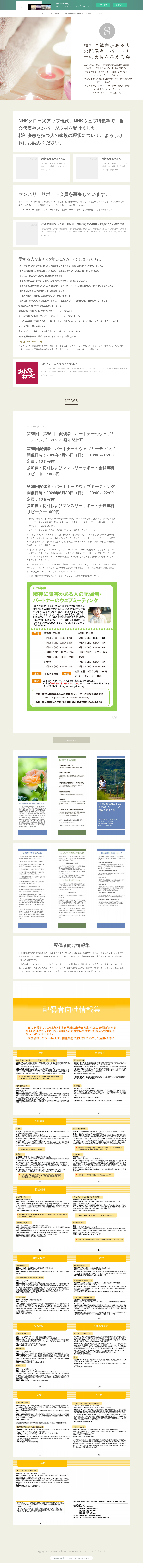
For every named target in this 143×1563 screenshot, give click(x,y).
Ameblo (100, 13)
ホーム (42, 13)
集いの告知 (55, 13)
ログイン (119, 5)
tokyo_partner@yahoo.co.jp (30, 341)
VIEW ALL (71, 740)
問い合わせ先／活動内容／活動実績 (78, 13)
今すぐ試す (102, 4)
